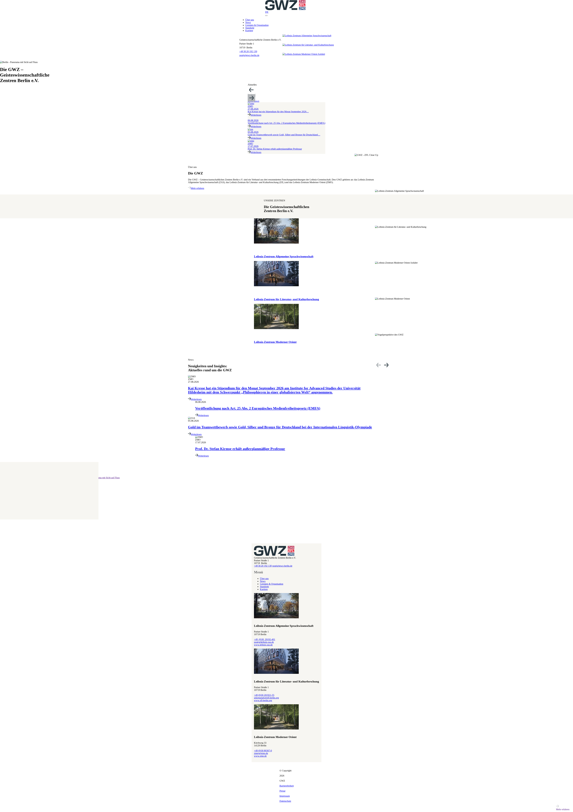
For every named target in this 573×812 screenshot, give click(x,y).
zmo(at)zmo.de (261, 753)
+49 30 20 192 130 (248, 51)
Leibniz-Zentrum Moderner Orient (275, 342)
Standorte (249, 28)
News (248, 22)
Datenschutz (285, 801)
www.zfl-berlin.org (263, 700)
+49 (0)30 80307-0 (263, 750)
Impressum (284, 796)
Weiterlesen (196, 399)
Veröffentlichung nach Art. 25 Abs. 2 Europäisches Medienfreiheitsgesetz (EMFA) (257, 408)
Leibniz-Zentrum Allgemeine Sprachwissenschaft (283, 256)
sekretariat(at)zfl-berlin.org (266, 697)
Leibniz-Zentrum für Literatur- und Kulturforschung (286, 299)
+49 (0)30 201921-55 (264, 695)
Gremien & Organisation (257, 25)
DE (266, 12)
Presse (282, 791)
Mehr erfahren (197, 188)
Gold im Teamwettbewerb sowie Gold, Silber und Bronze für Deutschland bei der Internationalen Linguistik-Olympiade (280, 427)
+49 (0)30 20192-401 (264, 639)
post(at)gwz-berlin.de (249, 55)
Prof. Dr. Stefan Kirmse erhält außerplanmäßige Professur (240, 449)
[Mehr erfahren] (139, 505)
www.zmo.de (260, 756)
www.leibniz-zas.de (263, 645)
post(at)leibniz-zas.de (264, 642)
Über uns (249, 20)
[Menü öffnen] (266, 15)
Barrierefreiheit (286, 786)
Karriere (249, 30)
